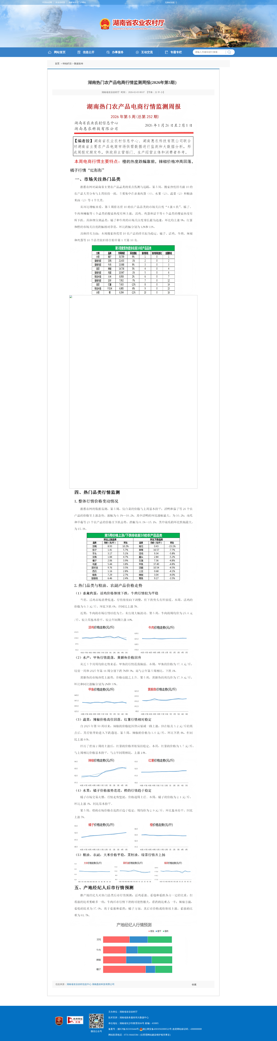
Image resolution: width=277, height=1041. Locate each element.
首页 (57, 63)
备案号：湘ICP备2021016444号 (123, 1029)
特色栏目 (67, 63)
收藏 (194, 984)
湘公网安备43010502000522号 (157, 1029)
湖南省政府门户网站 (77, 2)
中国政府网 (47, 2)
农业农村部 (60, 2)
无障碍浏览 (170, 2)
